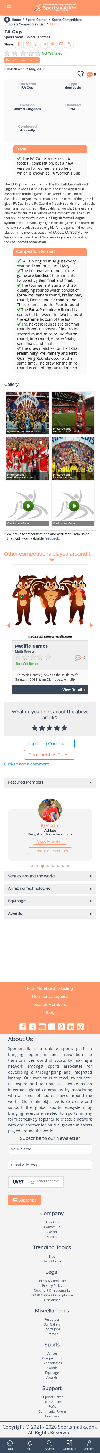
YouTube (18, 523)
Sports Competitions (67, 19)
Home (16, 19)
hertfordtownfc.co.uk (66, 430)
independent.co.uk (65, 476)
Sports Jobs (52, 1329)
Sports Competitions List (27, 24)
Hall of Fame (52, 1261)
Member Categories (50, 996)
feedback (52, 538)
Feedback (52, 1416)
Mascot (52, 1236)
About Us (52, 1222)
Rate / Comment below (22, 60)
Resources (52, 1319)
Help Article (52, 1402)
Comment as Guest (49, 755)
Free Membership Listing (50, 988)
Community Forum (52, 1411)
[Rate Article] (65, 728)
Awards (52, 1368)
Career (52, 1232)
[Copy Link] (69, 44)
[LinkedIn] (44, 44)
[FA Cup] (27, 458)
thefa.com (23, 431)
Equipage (52, 1372)
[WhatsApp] (35, 44)
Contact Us (52, 1227)
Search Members (50, 1004)
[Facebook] (18, 44)
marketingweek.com (20, 476)
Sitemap (52, 1334)
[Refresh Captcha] (32, 1182)
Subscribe (27, 1200)
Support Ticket (52, 1397)
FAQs (52, 1406)
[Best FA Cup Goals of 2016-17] (73, 504)
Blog (50, 1012)
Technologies (52, 1363)
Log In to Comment (49, 744)
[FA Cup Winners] (27, 413)
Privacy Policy (52, 1285)
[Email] (61, 44)
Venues (52, 1353)
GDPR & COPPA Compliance (52, 1295)
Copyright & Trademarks (52, 1290)
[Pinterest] (52, 44)
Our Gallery (52, 1324)
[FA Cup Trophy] (73, 413)
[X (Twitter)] (27, 44)
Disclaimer (52, 1300)
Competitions (52, 1358)
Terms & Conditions (52, 1280)
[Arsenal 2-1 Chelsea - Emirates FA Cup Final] (27, 504)
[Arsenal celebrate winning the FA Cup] (73, 458)
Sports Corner (36, 19)
